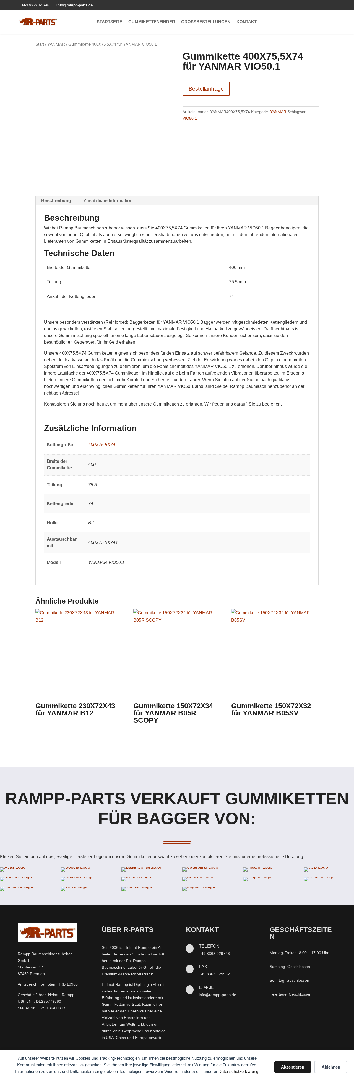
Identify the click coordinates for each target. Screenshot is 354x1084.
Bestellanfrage (206, 89)
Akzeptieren (292, 1067)
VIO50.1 (190, 118)
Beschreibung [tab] (56, 200)
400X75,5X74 (101, 444)
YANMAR (56, 44)
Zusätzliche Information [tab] (108, 200)
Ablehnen (331, 1067)
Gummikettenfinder (151, 21)
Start (39, 44)
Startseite (109, 21)
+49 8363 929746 (34, 5)
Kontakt (246, 21)
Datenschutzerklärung (238, 1071)
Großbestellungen (205, 21)
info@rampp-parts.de (73, 5)
